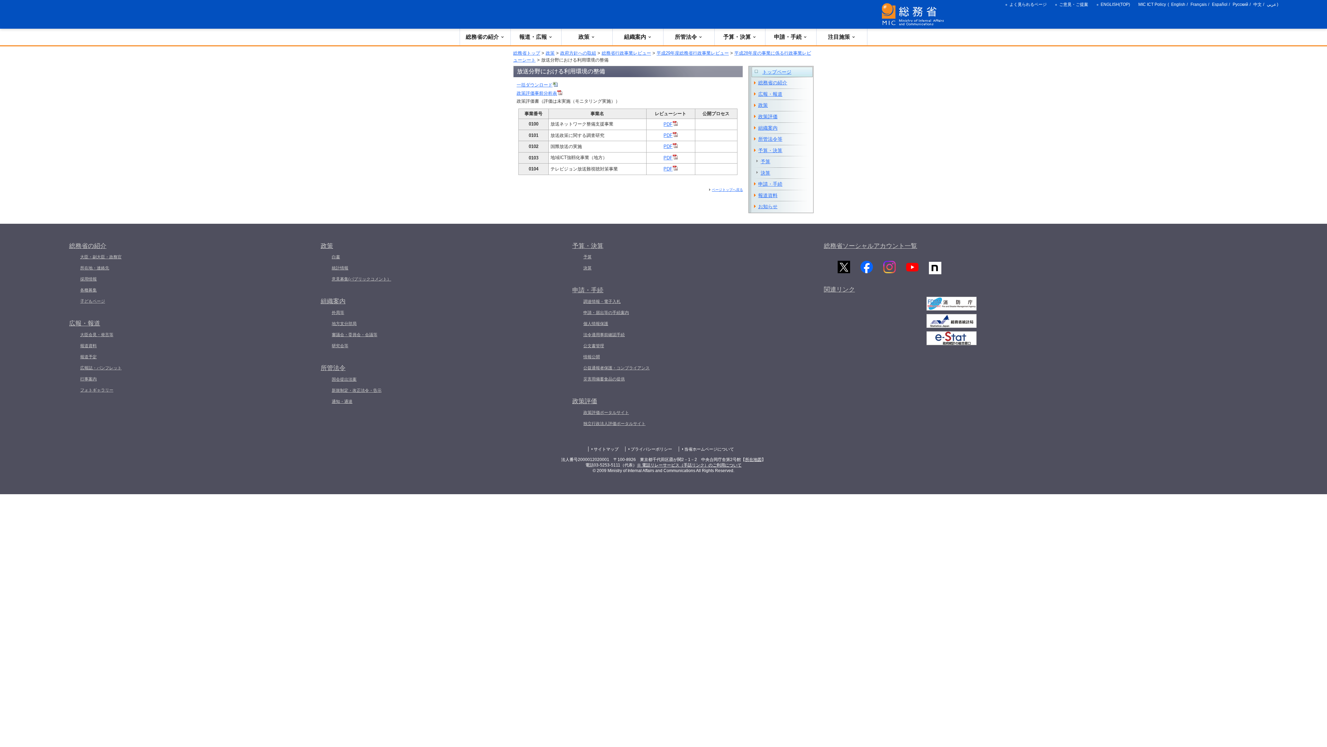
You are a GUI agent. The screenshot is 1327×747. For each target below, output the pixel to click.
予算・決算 (737, 37)
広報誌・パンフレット (101, 368)
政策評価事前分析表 (537, 93)
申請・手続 (788, 37)
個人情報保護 (595, 323)
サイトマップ (606, 449)
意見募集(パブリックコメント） (361, 279)
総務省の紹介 (482, 37)
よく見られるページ (1028, 4)
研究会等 (340, 345)
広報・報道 (770, 94)
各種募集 (88, 290)
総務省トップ (526, 53)
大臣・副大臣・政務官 (101, 257)
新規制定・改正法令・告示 (357, 390)
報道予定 (88, 356)
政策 (584, 37)
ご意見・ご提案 (1073, 4)
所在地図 (753, 460)
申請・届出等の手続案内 (606, 312)
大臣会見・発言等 (96, 334)
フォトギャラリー (96, 390)
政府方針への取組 (578, 53)
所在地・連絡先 (94, 268)
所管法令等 (770, 139)
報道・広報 (533, 37)
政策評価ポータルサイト (606, 412)
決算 (765, 173)
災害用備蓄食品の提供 (604, 379)
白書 (336, 257)
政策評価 (768, 116)
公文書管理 (593, 345)
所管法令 (686, 37)
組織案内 (635, 37)
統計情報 (340, 268)
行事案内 (88, 379)
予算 (765, 161)
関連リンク (839, 289)
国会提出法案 (344, 379)
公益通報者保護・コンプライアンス (616, 368)
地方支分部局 (344, 323)
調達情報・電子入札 (602, 301)
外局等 (338, 312)
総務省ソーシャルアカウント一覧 (870, 245)
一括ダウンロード (535, 84)
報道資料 (768, 195)
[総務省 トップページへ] (914, 14)
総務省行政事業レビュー (626, 53)
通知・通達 (342, 401)
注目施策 (839, 37)
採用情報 (88, 279)
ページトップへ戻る (727, 190)
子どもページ (92, 301)
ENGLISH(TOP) (1115, 4)
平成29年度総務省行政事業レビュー (693, 53)
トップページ (776, 72)
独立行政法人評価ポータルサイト (614, 423)
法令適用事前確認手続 (604, 334)
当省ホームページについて (709, 449)
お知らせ (768, 206)
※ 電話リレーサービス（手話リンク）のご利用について (689, 465)
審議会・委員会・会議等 (354, 334)
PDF (668, 124)
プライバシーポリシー (651, 449)
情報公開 (591, 356)
